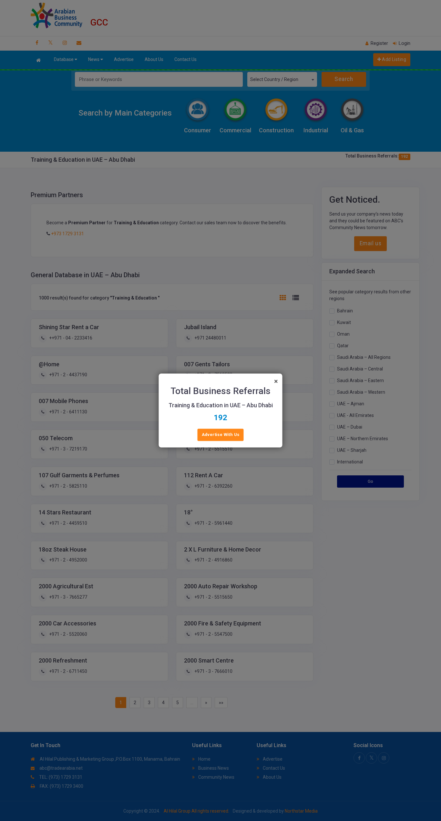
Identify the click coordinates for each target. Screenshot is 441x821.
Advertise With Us (221, 434)
